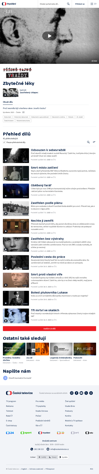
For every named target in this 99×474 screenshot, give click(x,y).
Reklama (9, 406)
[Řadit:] (94, 142)
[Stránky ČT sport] (26, 433)
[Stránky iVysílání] (44, 433)
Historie (70, 117)
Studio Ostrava (42, 411)
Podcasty (69, 411)
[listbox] (53, 457)
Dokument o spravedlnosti (40, 117)
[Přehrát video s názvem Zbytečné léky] (49, 36)
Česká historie (9, 121)
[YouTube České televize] (81, 393)
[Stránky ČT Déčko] (60, 433)
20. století (80, 117)
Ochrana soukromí (36, 469)
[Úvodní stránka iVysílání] (11, 3)
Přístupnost (50, 469)
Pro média (40, 401)
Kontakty (69, 425)
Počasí (38, 416)
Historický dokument (21, 117)
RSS (91, 469)
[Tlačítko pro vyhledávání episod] (88, 142)
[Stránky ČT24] (10, 433)
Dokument (7, 117)
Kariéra (68, 416)
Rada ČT (9, 416)
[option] (42, 457)
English (24, 469)
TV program (11, 401)
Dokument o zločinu (58, 117)
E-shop (9, 420)
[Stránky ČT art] (75, 433)
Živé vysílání (70, 401)
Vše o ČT (39, 425)
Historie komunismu (23, 121)
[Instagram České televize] (72, 393)
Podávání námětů (43, 420)
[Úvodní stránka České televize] (19, 393)
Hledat (68, 3)
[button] (49, 36)
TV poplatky (41, 406)
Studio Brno (70, 406)
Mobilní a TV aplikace (73, 420)
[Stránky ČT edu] (89, 433)
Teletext (9, 411)
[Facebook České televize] (76, 393)
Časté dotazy (11, 425)
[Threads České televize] (91, 393)
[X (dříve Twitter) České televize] (86, 393)
